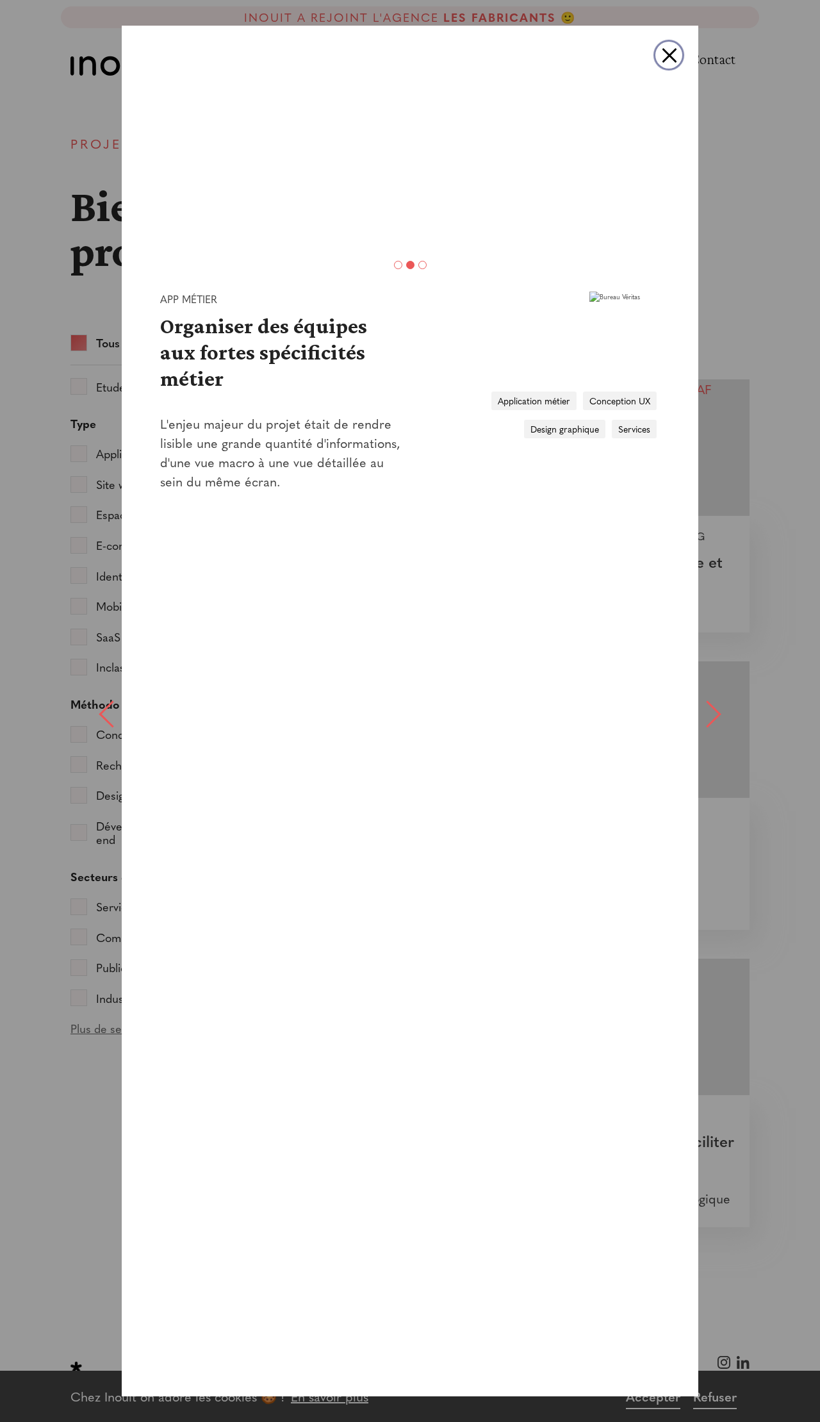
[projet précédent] (106, 711)
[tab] (398, 265)
